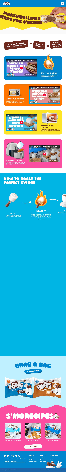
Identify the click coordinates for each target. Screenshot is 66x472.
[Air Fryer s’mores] (33, 430)
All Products (32, 457)
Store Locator (33, 371)
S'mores (42, 459)
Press (52, 461)
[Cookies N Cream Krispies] (13, 430)
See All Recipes (33, 446)
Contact (53, 463)
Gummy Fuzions (33, 461)
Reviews (53, 459)
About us (53, 457)
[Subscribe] (23, 461)
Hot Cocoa (43, 461)
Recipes (42, 457)
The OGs (31, 459)
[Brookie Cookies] (53, 430)
